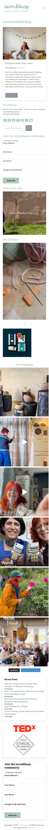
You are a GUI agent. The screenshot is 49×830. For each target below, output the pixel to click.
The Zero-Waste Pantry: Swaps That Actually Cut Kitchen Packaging (20, 685)
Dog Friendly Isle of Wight (16, 706)
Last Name (7, 161)
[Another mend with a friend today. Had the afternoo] (24, 542)
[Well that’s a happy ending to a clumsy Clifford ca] (24, 492)
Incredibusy (23, 825)
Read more (13, 95)
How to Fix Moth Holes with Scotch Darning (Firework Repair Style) (24, 692)
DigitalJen (32, 828)
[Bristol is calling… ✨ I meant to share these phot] (24, 592)
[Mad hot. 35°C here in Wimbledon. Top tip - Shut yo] (24, 442)
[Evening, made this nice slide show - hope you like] (24, 642)
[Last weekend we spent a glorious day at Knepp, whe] (24, 392)
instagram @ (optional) (12, 170)
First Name (7, 152)
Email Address (9, 143)
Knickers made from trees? (19, 63)
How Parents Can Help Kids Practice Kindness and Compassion (20, 700)
